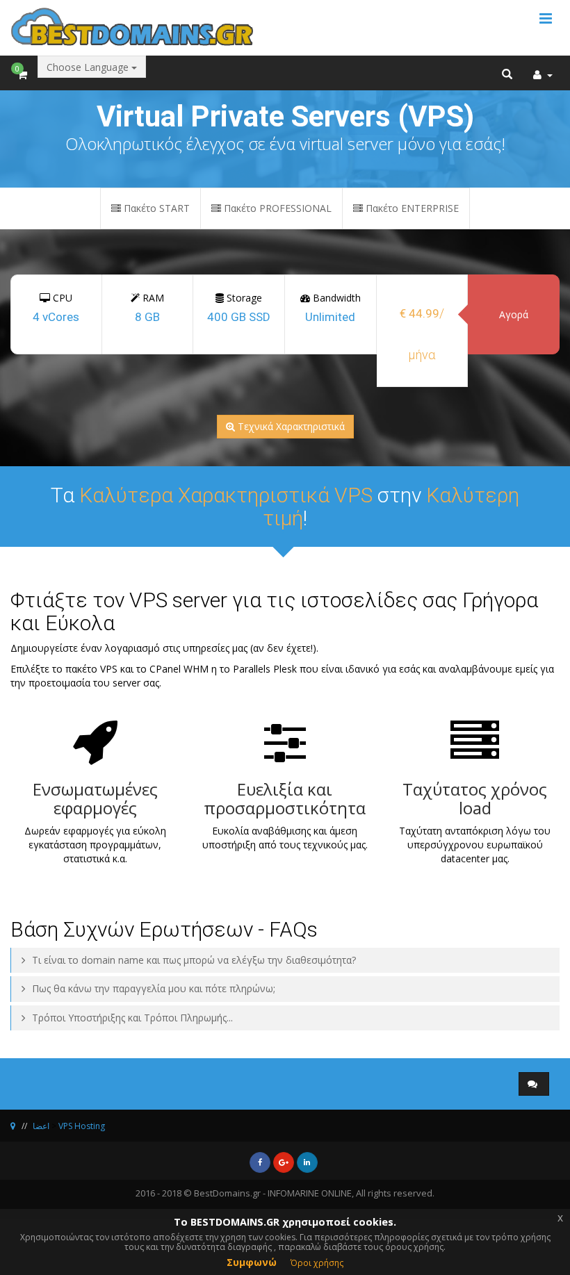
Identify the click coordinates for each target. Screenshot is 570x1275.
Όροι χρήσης (317, 1263)
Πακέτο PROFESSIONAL (276, 208)
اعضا (41, 1126)
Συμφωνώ (252, 1262)
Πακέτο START (155, 208)
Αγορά (513, 314)
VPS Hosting (81, 1126)
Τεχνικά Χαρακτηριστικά (291, 426)
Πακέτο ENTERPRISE (411, 208)
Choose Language (89, 67)
